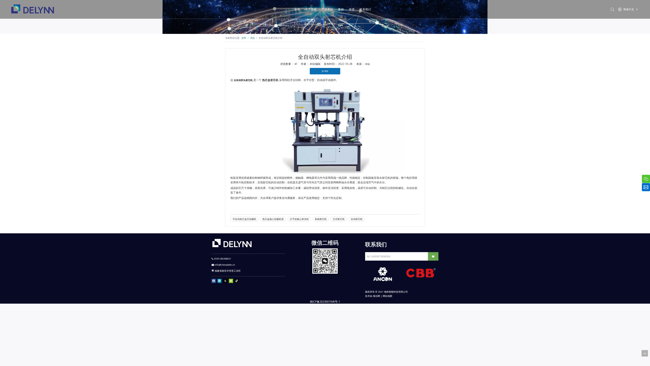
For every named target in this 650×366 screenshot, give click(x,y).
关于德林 (311, 9)
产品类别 (327, 9)
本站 (367, 64)
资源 (352, 9)
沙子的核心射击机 (299, 219)
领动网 (376, 296)
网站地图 (387, 296)
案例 (341, 9)
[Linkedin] (219, 281)
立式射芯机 (339, 219)
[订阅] (433, 256)
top (645, 353)
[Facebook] (214, 281)
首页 (297, 9)
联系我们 (365, 9)
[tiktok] (237, 281)
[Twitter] (225, 281)
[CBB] (421, 274)
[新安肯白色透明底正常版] (382, 274)
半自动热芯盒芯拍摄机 (244, 219)
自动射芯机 (357, 219)
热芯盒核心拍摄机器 (273, 219)
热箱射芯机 (321, 219)
